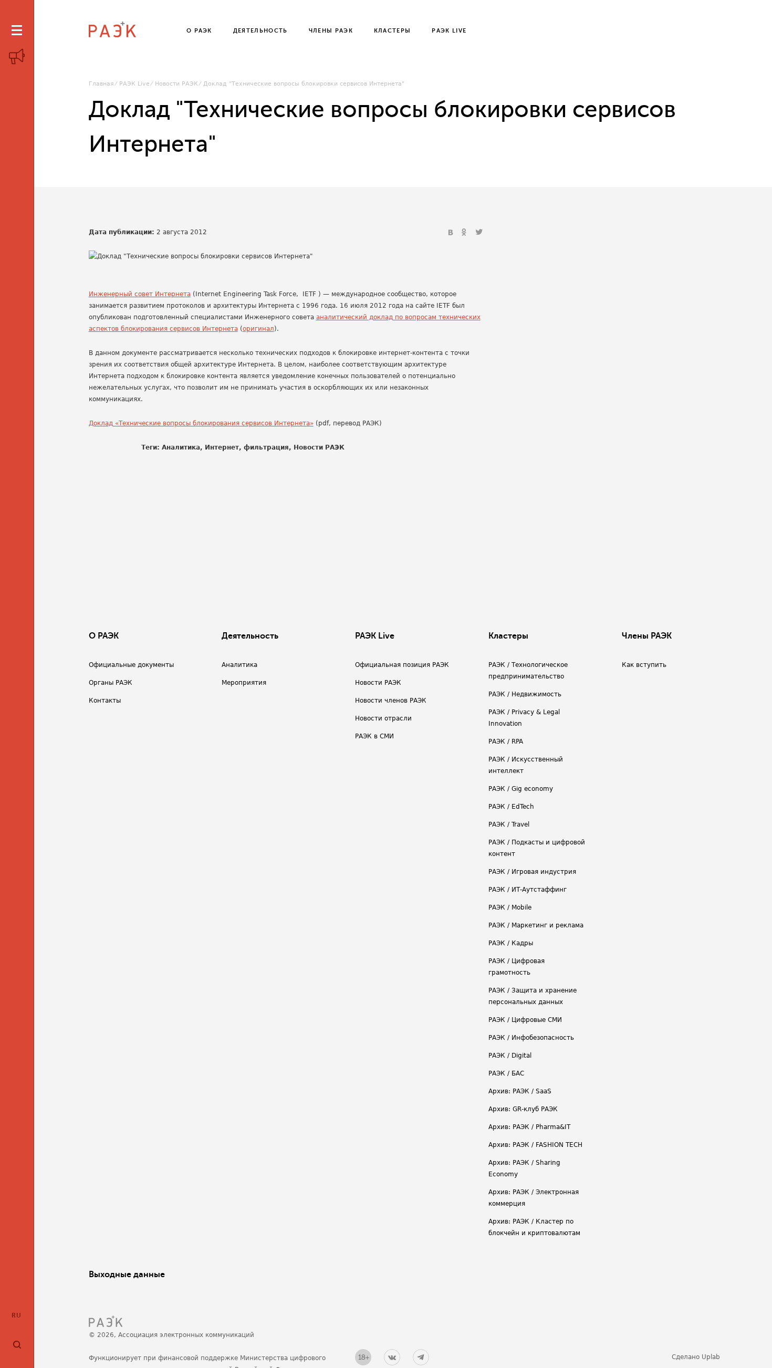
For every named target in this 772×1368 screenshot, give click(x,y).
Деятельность (250, 636)
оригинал (258, 328)
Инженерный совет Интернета (140, 294)
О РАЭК (104, 636)
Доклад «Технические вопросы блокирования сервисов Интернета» (201, 423)
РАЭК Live (134, 83)
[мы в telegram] (421, 1357)
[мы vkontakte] (392, 1357)
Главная (101, 83)
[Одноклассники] (465, 232)
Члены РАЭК (647, 636)
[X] (479, 232)
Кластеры (508, 636)
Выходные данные (127, 1274)
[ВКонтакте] (451, 232)
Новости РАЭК (176, 83)
